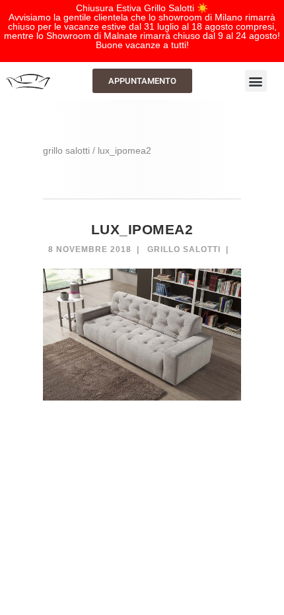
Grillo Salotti (184, 249)
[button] (256, 81)
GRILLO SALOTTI (66, 150)
